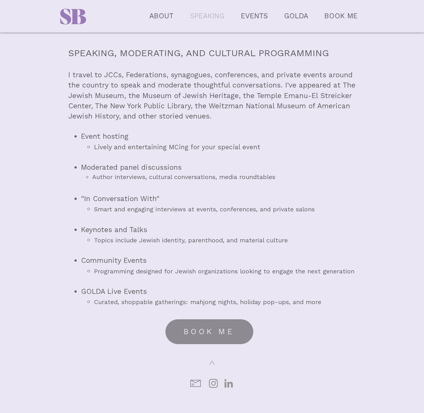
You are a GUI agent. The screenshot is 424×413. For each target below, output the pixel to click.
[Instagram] (213, 383)
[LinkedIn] (229, 383)
